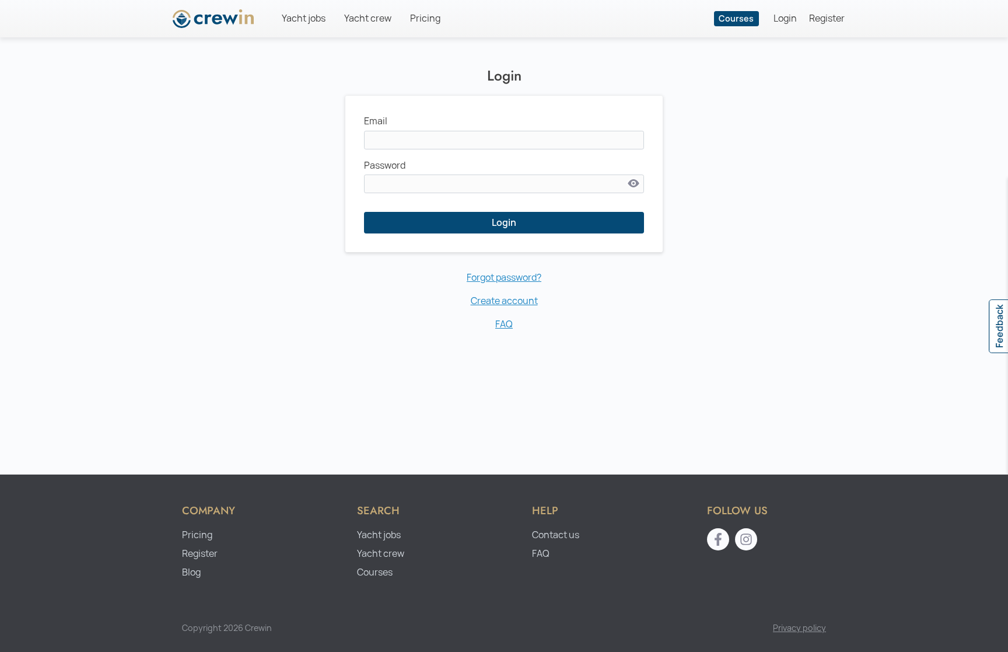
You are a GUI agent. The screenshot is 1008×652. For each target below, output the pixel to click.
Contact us (555, 535)
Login (785, 18)
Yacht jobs (304, 18)
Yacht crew (367, 18)
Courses (736, 18)
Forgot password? (504, 277)
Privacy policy (799, 627)
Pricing (425, 18)
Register (827, 18)
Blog (191, 572)
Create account (504, 301)
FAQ (504, 324)
